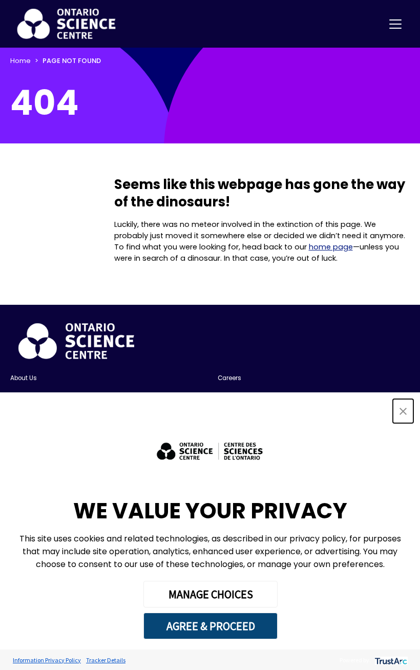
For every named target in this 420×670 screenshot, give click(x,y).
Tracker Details (105, 660)
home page (331, 247)
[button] (403, 411)
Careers (229, 378)
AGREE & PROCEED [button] (210, 626)
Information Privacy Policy (47, 660)
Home (20, 61)
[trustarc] (390, 660)
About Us (23, 378)
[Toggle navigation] (395, 24)
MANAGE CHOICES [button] (211, 594)
